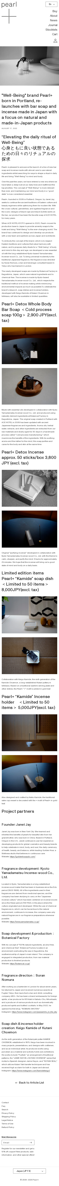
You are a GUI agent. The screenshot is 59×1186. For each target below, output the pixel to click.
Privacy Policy (8, 1113)
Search (5, 1109)
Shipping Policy (9, 1116)
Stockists (51, 30)
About (53, 16)
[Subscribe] (30, 1142)
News (53, 20)
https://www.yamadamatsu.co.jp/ (24, 921)
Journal (52, 25)
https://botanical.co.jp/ (20, 963)
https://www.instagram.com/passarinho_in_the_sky (34, 1012)
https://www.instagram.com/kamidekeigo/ (31, 1070)
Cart (54, 34)
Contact (5, 1102)
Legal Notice (7, 1120)
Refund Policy (8, 1127)
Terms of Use (7, 1123)
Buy (54, 11)
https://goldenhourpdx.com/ (22, 856)
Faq (3, 1106)
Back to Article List (31, 1083)
